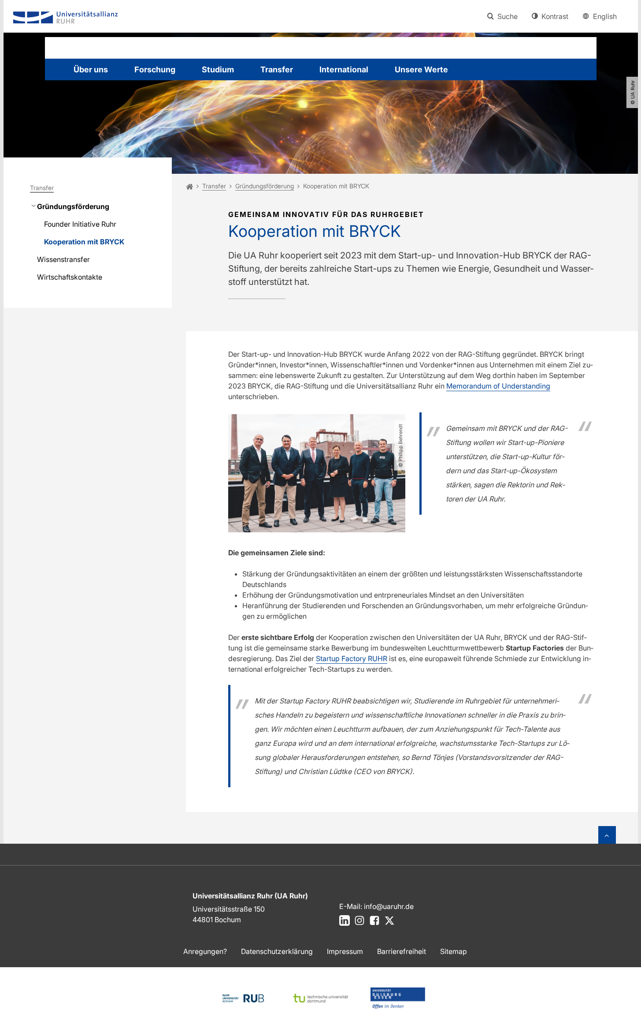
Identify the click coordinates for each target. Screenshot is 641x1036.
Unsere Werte (421, 69)
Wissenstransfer (63, 259)
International (343, 69)
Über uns (91, 69)
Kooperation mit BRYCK (84, 241)
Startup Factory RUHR (351, 658)
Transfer (276, 69)
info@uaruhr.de (389, 906)
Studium (218, 69)
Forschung (154, 69)
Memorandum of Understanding (498, 385)
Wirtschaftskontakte (69, 277)
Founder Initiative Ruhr (80, 224)
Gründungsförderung (73, 206)
